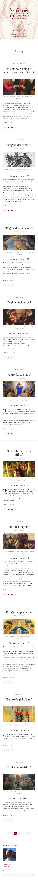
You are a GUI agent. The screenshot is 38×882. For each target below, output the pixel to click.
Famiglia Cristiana (19, 63)
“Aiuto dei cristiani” (19, 374)
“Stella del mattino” (19, 767)
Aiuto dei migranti (19, 527)
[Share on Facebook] (5, 127)
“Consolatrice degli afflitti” (19, 452)
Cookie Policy (6, 866)
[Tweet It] (8, 127)
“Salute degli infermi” (19, 699)
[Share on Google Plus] (12, 127)
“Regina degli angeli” (19, 302)
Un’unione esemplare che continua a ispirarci (19, 70)
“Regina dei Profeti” (19, 145)
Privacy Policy (6, 864)
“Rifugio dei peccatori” (19, 612)
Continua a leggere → (9, 122)
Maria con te (19, 139)
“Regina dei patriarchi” (19, 228)
